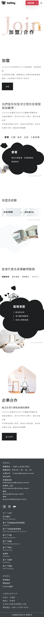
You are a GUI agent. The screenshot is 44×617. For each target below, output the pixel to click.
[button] (34, 219)
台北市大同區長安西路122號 (14, 604)
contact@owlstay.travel (23, 473)
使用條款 (6, 580)
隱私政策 (6, 583)
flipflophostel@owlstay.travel (16, 482)
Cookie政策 (8, 586)
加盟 (7, 86)
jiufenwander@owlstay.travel (16, 488)
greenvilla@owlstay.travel (14, 499)
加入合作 (9, 436)
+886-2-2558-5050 (21, 467)
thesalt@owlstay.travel (13, 494)
